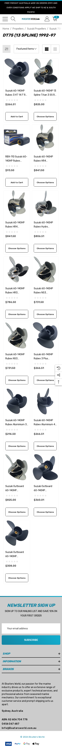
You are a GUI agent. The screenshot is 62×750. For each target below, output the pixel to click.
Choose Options (45, 116)
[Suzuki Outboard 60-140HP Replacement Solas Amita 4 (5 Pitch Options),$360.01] (45, 467)
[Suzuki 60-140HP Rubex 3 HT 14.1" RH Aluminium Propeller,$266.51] (17, 72)
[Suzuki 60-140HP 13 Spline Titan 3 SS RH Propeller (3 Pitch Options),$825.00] (45, 72)
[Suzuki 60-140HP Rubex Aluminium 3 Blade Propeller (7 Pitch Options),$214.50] (17, 401)
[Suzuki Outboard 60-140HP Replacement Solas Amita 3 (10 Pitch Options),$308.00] (17, 533)
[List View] (55, 49)
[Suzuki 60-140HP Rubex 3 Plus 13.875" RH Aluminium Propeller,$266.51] (45, 335)
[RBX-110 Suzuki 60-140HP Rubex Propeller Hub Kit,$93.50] (17, 137)
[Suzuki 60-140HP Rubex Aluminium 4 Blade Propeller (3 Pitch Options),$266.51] (45, 401)
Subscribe (31, 640)
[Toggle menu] (5, 19)
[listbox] (26, 49)
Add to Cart (17, 116)
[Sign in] (46, 19)
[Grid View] (46, 49)
